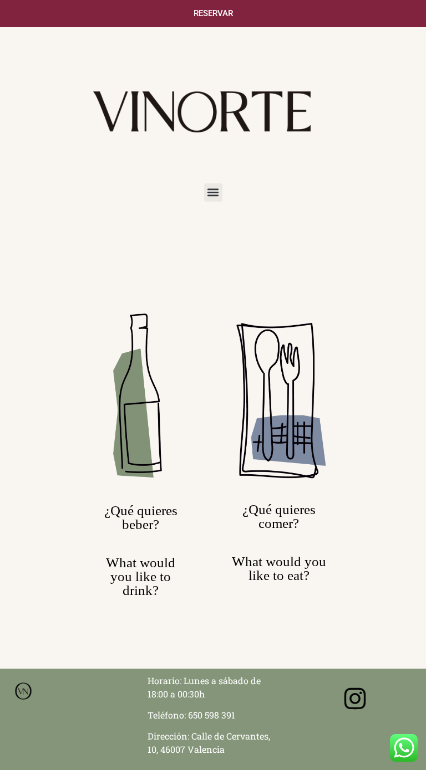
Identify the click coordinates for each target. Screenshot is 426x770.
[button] (213, 192)
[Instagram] (355, 698)
